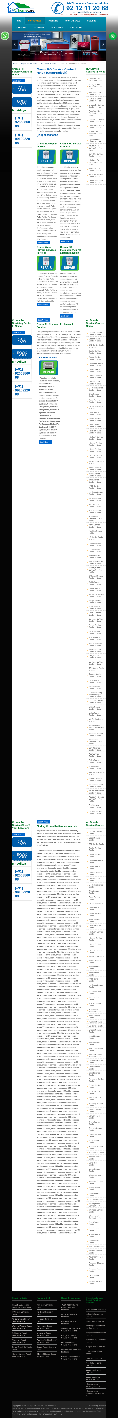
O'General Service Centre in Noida (96, 577)
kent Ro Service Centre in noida (95, 93)
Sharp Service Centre (94, 1123)
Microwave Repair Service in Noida (19, 1341)
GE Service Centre (96, 903)
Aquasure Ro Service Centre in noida (95, 147)
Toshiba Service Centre (95, 1157)
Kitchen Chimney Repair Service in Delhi (46, 1355)
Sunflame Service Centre (96, 1147)
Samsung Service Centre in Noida (96, 620)
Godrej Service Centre (95, 914)
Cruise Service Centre (94, 867)
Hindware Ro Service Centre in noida (95, 162)
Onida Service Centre (94, 1067)
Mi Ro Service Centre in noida (95, 169)
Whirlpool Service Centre (96, 1211)
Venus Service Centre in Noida (95, 687)
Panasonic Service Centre (96, 1080)
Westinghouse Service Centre (95, 1204)
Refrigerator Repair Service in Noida (19, 1334)
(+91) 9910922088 (22, 139)
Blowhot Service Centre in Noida (95, 812)
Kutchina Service (95, 1022)
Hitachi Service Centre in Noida (95, 450)
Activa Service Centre (94, 1235)
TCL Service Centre (96, 1152)
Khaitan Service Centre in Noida (95, 511)
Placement (21, 27)
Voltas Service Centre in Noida (95, 714)
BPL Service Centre (96, 844)
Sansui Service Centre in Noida (95, 626)
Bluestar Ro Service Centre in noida (96, 120)
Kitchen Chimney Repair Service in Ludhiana (70, 1357)
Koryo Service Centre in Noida (95, 525)
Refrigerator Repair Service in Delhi (44, 1327)
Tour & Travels (72, 20)
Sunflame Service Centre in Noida (96, 663)
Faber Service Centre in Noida (95, 401)
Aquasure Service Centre (96, 1270)
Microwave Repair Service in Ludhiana (69, 1343)
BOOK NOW (22, 101)
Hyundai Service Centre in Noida (95, 456)
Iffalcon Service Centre (95, 961)
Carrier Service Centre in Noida (95, 352)
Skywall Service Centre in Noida (95, 650)
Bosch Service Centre (94, 839)
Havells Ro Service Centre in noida (96, 126)
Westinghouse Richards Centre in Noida (96, 727)
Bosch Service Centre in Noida (95, 339)
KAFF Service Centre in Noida (95, 487)
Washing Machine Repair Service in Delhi (47, 1341)
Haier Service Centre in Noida (95, 425)
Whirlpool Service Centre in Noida (96, 734)
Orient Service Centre (94, 1074)
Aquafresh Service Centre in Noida (96, 785)
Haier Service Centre (94, 920)
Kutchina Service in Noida (96, 532)
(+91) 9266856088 (22, 122)
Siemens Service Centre (95, 1129)
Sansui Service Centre (95, 1110)
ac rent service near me (95, 1321)
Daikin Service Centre (94, 879)
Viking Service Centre (94, 1188)
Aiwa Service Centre (94, 1241)
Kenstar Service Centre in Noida (95, 499)
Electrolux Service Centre (96, 886)
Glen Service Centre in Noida (95, 413)
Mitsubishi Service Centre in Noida (96, 562)
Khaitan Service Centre (95, 1004)
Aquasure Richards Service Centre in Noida (96, 799)
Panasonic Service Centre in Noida (96, 595)
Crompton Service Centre (96, 861)
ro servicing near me (94, 1358)
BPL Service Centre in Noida (96, 346)
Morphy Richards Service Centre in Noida (95, 569)
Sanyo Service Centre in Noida (95, 632)
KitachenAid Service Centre (95, 1010)
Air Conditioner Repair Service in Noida (21, 1320)
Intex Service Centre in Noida (95, 480)
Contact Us (57, 27)
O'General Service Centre (96, 1061)
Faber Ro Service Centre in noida (96, 175)
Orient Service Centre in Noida (95, 589)
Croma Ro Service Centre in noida (96, 181)
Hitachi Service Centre (95, 945)
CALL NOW (22, 88)
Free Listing (76, 27)
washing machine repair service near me (95, 1326)
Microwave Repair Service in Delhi (44, 1334)
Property (53, 20)
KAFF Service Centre (94, 980)
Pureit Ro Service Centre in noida (96, 99)
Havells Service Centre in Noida (95, 431)
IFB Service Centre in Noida (96, 462)
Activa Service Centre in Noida (95, 761)
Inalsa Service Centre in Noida (95, 474)
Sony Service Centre (94, 1141)
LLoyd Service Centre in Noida (95, 550)
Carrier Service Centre (95, 849)
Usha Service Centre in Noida (95, 681)
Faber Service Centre (94, 898)
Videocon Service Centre (96, 1182)
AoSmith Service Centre (95, 1251)
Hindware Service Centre (96, 933)
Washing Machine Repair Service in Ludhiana (71, 1329)
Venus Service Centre (94, 1170)
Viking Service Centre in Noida (95, 708)
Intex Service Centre (94, 973)
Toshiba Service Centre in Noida (95, 675)
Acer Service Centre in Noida (95, 755)
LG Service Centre (96, 1026)
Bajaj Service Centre (94, 1276)
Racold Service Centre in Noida (95, 613)
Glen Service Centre (94, 908)
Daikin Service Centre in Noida (95, 382)
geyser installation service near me (93, 1378)
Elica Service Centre (94, 892)
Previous (15, 44)
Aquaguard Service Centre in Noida (96, 791)
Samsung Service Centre (96, 1104)
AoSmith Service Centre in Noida (95, 779)
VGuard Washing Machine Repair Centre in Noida (95, 694)
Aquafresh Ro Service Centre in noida (95, 113)
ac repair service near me (96, 1309)
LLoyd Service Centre (94, 1037)
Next (103, 44)
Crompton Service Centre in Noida (96, 364)
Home (18, 20)
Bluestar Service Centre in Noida (95, 333)
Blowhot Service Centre (95, 1282)
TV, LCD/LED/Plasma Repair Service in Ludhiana (69, 1307)
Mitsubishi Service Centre (96, 1049)
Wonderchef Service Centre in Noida (95, 741)
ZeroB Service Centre (94, 1223)
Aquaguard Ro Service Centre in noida (95, 86)
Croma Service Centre (95, 855)
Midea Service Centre (94, 1043)
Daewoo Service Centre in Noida (95, 376)
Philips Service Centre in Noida (95, 601)
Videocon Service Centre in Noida (96, 701)
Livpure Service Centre (95, 1031)
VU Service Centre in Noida (96, 720)
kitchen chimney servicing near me (93, 1385)
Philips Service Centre (95, 1086)
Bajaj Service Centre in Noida (95, 806)
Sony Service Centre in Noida (95, 656)
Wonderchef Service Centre (95, 1217)
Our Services (34, 20)
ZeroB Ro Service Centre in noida (96, 155)
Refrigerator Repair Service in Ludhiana (69, 1336)
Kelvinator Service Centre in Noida (96, 493)
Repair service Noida (29, 63)
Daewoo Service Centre (95, 873)
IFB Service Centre (96, 956)
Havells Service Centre (95, 926)
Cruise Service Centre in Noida (95, 370)
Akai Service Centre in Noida (96, 773)
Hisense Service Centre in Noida (95, 444)
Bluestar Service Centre (95, 832)
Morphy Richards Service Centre (95, 1055)
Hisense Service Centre (95, 939)
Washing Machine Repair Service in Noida (22, 1327)
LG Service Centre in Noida (96, 538)
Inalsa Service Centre (94, 967)
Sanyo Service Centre (94, 1117)
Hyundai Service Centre (95, 951)
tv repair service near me (95, 1346)
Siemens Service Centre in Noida (95, 644)
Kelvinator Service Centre (96, 986)
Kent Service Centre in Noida (95, 505)
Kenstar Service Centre (95, 992)
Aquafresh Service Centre (96, 1258)
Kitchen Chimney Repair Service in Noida (21, 1355)
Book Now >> (18, 81)
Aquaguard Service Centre (96, 1264)
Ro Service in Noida (48, 63)
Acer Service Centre (94, 1229)
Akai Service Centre (96, 1246)
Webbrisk (102, 1405)
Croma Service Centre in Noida (95, 358)
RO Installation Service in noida (95, 79)
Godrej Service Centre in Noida (95, 419)
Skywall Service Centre (95, 1135)
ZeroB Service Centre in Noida (95, 749)
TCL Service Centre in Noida (96, 669)
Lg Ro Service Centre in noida (95, 140)
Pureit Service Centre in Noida (95, 607)
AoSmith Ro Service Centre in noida (95, 133)
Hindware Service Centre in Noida (96, 438)
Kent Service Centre (94, 998)
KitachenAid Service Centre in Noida (95, 518)
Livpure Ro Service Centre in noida (96, 106)
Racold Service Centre (95, 1098)
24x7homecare (50, 1405)
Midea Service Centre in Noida (95, 556)
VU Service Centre (96, 1199)
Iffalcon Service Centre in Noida (95, 468)
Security (91, 20)
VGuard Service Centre (95, 1176)
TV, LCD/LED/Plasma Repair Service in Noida (21, 1306)
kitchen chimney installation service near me (95, 1393)
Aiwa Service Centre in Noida (95, 767)
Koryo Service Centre (94, 1016)
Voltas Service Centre (94, 1194)
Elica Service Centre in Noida (95, 395)
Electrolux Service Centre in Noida (96, 388)
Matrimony (39, 27)
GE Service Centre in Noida (96, 407)
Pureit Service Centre (94, 1092)
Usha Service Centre (94, 1164)
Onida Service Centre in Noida (95, 583)
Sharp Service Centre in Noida (95, 638)
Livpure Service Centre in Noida (95, 544)
